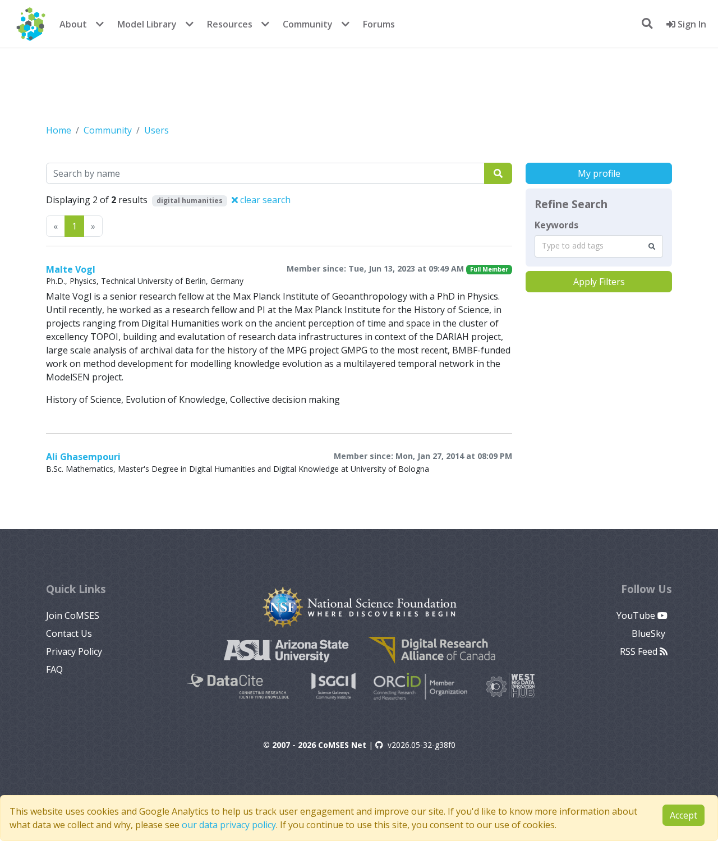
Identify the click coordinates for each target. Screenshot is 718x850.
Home (58, 130)
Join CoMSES (72, 615)
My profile (599, 173)
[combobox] (599, 246)
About (73, 24)
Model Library (147, 24)
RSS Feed (640, 651)
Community (308, 24)
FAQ (54, 669)
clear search (264, 200)
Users (156, 130)
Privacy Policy (74, 651)
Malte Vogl (70, 269)
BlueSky (650, 633)
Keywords (556, 225)
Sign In (690, 24)
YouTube (636, 615)
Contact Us (69, 633)
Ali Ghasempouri (83, 457)
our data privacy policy (229, 825)
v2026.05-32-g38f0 (421, 744)
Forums (379, 24)
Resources (229, 24)
